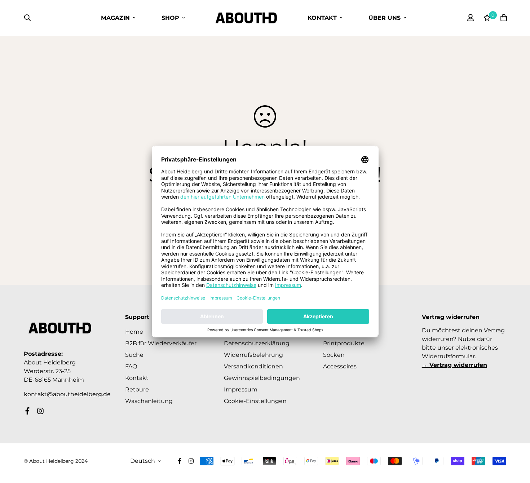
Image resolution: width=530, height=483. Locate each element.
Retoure (137, 389)
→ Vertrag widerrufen (454, 365)
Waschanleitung (149, 401)
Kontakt (322, 17)
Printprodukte (344, 343)
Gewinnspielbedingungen (262, 378)
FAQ (131, 366)
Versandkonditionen (253, 366)
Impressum (240, 389)
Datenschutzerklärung (257, 343)
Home (134, 331)
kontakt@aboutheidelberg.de (67, 394)
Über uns (384, 17)
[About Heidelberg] (246, 18)
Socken (334, 354)
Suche (134, 354)
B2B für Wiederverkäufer (160, 343)
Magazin (115, 17)
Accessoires (340, 366)
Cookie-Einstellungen (255, 401)
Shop (170, 17)
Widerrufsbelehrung (253, 354)
